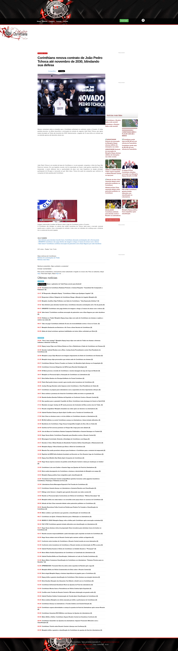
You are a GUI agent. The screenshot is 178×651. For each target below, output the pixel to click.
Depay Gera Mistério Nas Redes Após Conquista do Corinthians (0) (61, 458)
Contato (65, 21)
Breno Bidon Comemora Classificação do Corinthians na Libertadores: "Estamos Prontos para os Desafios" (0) (70, 561)
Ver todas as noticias (113, 220)
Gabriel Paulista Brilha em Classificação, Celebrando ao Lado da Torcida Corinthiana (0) (68, 556)
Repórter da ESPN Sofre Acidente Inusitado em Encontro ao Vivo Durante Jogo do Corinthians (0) (70, 454)
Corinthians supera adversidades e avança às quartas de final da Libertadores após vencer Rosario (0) (71, 608)
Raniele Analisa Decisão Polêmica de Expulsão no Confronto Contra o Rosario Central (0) (68, 397)
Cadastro (52, 21)
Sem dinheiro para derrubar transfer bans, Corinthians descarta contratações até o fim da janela (68, 240)
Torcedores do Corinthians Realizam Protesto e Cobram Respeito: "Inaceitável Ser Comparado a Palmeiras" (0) (70, 288)
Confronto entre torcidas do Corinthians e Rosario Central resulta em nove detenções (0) (68, 541)
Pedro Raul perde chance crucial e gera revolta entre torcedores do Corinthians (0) (66, 382)
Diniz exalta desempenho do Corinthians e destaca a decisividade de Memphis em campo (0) (69, 471)
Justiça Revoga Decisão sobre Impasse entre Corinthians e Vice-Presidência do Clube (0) (68, 386)
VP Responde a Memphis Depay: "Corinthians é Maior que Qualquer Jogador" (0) (65, 293)
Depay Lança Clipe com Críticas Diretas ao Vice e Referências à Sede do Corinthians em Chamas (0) (71, 346)
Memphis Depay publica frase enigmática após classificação (129, 211)
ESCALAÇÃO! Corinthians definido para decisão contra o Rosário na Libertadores (113, 212)
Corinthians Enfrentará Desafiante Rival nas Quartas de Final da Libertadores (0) (65, 584)
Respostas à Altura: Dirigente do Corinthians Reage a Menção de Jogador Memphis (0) (67, 297)
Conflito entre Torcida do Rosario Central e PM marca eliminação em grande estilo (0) (67, 592)
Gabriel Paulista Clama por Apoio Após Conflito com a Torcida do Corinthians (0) (65, 412)
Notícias (44, 21)
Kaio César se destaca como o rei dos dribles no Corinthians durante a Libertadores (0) (67, 416)
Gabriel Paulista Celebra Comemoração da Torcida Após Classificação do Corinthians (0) (68, 596)
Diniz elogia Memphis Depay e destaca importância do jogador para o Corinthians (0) (67, 573)
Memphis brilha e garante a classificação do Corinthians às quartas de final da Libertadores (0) (70, 630)
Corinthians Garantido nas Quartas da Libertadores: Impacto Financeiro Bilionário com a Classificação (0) (68, 621)
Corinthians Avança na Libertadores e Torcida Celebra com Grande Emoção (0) (65, 603)
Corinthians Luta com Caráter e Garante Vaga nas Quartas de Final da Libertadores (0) (67, 467)
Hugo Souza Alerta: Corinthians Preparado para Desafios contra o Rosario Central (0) (67, 435)
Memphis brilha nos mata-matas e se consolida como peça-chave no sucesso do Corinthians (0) (70, 499)
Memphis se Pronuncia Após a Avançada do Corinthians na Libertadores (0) (64, 374)
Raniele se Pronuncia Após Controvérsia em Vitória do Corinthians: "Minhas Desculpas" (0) (69, 496)
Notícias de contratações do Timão (49, 258)
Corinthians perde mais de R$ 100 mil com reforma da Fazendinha (129, 147)
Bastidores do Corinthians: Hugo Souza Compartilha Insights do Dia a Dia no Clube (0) (67, 424)
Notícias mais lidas (44, 259)
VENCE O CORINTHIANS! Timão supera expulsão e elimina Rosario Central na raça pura (113, 172)
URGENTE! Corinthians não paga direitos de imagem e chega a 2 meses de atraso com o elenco (68, 242)
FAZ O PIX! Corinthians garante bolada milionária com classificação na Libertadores (129, 193)
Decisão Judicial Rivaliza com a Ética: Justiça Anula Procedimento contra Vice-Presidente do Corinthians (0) (69, 351)
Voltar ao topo (89, 648)
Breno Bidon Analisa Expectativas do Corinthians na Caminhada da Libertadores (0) (66, 552)
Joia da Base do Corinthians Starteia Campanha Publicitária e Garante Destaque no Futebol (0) (70, 431)
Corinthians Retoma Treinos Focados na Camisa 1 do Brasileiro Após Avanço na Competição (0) (70, 363)
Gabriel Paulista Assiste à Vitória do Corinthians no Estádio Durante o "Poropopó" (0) (67, 548)
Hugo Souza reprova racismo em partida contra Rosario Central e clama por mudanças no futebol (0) (70, 462)
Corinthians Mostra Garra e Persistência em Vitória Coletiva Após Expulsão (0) (64, 588)
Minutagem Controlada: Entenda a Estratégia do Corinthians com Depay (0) (64, 439)
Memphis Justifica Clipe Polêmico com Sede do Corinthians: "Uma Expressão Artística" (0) (68, 301)
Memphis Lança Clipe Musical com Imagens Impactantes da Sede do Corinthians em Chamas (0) (70, 355)
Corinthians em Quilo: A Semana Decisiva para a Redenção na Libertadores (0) (64, 516)
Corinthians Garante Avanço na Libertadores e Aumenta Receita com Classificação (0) (67, 488)
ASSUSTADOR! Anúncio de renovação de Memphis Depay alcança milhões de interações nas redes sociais (113, 153)
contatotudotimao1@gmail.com (110, 642)
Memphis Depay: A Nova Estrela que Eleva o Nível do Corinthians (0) (61, 446)
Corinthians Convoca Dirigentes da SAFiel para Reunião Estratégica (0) (62, 367)
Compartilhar (52, 71)
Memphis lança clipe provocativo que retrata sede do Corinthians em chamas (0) (65, 359)
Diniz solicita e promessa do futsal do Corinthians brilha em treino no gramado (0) (66, 393)
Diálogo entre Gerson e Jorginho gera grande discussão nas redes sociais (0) (64, 492)
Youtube (58, 21)
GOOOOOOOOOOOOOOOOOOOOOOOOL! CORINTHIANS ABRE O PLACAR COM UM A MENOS (129, 132)
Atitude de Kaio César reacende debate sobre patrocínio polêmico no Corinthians (112, 190)
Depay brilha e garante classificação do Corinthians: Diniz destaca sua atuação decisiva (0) (69, 577)
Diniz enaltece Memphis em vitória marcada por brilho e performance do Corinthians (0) (67, 600)
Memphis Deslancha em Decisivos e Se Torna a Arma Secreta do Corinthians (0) (65, 327)
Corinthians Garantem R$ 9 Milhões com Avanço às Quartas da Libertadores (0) (65, 613)
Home (39, 21)
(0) (71, 304)
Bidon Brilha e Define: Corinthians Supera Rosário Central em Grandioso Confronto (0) (67, 617)
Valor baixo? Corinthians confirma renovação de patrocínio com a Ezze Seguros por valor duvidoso (69, 243)
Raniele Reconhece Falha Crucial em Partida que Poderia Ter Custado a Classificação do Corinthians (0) (68, 508)
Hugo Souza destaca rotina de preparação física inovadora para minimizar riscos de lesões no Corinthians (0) (69, 529)
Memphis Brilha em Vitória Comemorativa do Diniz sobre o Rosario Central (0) (64, 569)
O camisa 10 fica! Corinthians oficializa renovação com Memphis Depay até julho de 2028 (130, 173)
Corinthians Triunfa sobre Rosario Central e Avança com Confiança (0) (62, 626)
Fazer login (124, 20)
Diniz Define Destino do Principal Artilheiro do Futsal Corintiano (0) (61, 378)
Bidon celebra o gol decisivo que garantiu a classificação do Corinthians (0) (64, 513)
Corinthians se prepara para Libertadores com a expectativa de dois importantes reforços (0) (69, 389)
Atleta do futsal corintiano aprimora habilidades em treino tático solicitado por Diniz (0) (67, 331)
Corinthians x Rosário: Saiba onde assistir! (112, 125)
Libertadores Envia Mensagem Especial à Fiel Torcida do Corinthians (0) (63, 484)
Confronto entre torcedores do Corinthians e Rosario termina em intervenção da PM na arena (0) (70, 545)
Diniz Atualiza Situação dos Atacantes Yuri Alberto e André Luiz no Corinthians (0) (66, 581)
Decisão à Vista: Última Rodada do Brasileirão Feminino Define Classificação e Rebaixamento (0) (70, 443)
